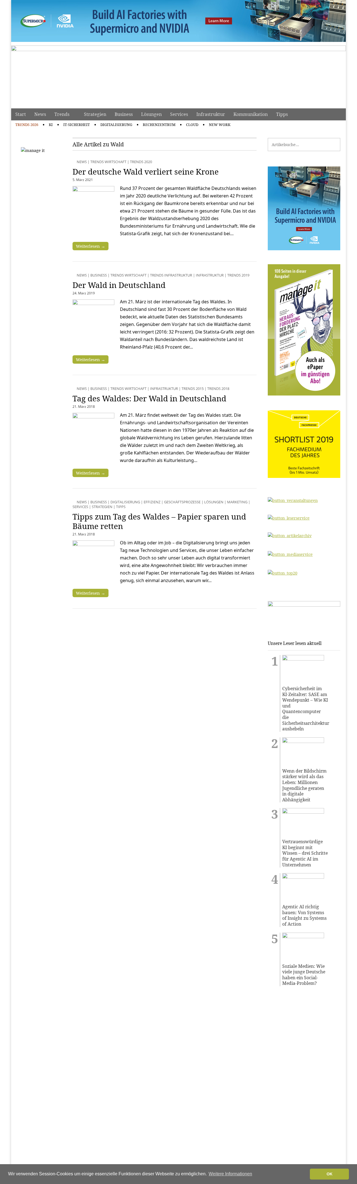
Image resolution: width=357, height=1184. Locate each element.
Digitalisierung (116, 124)
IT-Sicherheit (76, 124)
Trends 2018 (218, 388)
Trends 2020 (141, 161)
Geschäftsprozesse (182, 501)
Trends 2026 (26, 124)
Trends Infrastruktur (171, 275)
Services (179, 114)
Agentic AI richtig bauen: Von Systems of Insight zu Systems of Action (304, 915)
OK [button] (329, 1174)
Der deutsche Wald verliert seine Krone (146, 171)
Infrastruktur (210, 114)
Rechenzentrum (159, 124)
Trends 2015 (193, 388)
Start (20, 114)
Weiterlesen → (90, 246)
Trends (61, 114)
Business (124, 114)
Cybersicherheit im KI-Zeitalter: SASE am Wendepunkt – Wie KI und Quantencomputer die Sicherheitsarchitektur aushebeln (305, 709)
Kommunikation (250, 114)
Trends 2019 (238, 275)
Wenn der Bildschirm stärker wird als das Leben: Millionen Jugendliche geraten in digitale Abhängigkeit (304, 785)
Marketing (237, 501)
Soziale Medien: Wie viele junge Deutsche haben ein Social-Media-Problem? (303, 974)
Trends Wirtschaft (108, 161)
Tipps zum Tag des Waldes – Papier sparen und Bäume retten (159, 521)
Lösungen (151, 114)
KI (51, 124)
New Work (219, 124)
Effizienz (152, 501)
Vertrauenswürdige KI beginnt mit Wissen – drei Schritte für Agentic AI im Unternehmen (305, 853)
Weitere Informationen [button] (230, 1173)
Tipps (282, 114)
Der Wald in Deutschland (119, 285)
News (40, 114)
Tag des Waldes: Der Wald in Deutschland (149, 398)
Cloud (192, 124)
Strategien (95, 114)
